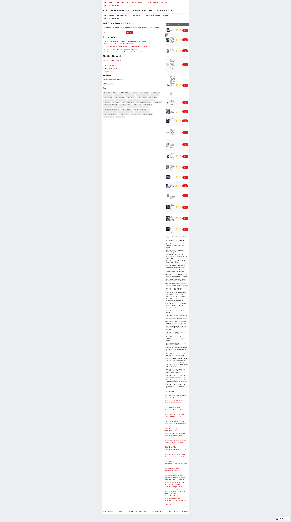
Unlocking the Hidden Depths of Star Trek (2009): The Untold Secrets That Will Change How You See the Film (177, 364)
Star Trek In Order (174, 433)
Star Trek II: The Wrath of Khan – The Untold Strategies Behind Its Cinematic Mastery (176, 338)
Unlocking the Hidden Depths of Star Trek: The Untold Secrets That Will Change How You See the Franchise (176, 294)
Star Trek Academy (144, 92)
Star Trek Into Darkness (128, 102)
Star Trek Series (177, 470)
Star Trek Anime (154, 95)
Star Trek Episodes (168, 426)
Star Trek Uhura (181, 496)
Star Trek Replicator (177, 465)
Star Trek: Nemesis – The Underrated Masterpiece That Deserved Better (123, 52)
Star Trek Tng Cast (181, 489)
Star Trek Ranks (181, 459)
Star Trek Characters (175, 412)
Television (165, 2)
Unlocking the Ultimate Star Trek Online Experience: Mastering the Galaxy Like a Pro (176, 349)
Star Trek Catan (168, 412)
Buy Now (185, 30)
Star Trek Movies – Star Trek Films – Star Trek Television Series (138, 10)
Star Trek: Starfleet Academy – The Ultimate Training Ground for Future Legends (125, 41)
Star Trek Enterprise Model (170, 423)
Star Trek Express (176, 426)
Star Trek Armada (108, 97)
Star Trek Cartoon (175, 409)
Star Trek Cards (153, 97)
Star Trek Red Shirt (184, 463)
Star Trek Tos (167, 491)
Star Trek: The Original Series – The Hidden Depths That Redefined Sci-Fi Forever (176, 386)
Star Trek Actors (156, 92)
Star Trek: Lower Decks (172, 308)
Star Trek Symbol (182, 477)
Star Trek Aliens (118, 95)
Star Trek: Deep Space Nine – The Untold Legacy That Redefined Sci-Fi (123, 49)
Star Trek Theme (168, 482)
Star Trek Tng (175, 489)
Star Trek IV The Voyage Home (110, 104)
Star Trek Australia (119, 97)
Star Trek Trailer (174, 491)
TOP (166, 34)
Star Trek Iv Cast (157, 102)
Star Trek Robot (176, 468)
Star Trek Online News (119, 107)
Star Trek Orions (168, 456)
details (167, 237)
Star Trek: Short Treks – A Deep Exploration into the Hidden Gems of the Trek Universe (127, 46)
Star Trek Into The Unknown (170, 440)
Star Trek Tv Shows (135, 114)
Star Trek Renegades (169, 465)
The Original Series (122, 2)
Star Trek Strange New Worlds (141, 109)
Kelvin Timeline (107, 92)
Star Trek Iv (184, 440)
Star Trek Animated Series (142, 95)
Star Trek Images (181, 431)
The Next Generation (137, 2)
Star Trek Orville (183, 456)
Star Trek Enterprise (120, 99)
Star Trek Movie (137, 104)
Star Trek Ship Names (169, 472)
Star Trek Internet (168, 435)
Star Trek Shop (182, 472)
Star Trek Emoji (168, 419)
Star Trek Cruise (182, 414)
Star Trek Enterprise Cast (134, 99)
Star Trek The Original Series (110, 114)
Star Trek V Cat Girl (147, 114)
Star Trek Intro (178, 440)
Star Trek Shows (174, 475)
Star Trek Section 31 (126, 109)
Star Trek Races (174, 459)
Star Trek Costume (168, 414)
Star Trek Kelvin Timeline (125, 104)
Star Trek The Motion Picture (125, 112)
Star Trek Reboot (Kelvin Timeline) (111, 109)
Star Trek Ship (183, 470)
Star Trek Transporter (181, 491)
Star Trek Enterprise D (181, 421)
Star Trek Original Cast (183, 454)
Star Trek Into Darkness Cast (144, 102)
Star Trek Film (107, 102)
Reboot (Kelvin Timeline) (152, 2)
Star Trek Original (175, 454)
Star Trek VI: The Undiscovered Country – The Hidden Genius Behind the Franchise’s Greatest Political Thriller (177, 317)
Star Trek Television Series (112, 18)
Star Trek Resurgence (169, 468)
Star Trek (135, 92)
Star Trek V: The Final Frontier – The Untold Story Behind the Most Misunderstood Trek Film (175, 370)
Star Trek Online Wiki (132, 107)
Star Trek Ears (176, 416)
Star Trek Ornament (175, 456)
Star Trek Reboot (144, 107)
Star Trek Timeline (168, 489)
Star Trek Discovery (108, 99)
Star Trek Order (168, 454)
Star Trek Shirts (176, 472)
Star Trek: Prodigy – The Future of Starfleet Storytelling (118, 44)
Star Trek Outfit (168, 459)
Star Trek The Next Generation (142, 112)
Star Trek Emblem (183, 416)
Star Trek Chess (183, 412)
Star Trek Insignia (182, 433)
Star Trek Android (129, 95)
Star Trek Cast (181, 409)
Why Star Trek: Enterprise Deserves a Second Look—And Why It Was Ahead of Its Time (177, 327)
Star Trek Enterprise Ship (149, 99)
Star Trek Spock (180, 475)
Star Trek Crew (175, 414)
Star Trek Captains (142, 97)
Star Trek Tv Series (124, 114)
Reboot (115, 92)
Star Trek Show (168, 475)
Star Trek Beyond (131, 97)
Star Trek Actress (108, 95)
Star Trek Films (116, 102)
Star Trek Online (107, 107)
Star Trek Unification (169, 498)
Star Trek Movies (109, 2)
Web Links (168, 504)
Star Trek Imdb (168, 433)
